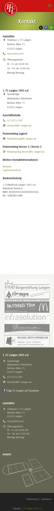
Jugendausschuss (12, 170)
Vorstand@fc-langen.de (19, 125)
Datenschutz (32, 499)
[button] (49, 5)
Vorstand (7, 166)
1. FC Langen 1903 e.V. (31, 508)
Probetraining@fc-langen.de (21, 138)
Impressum (46, 499)
